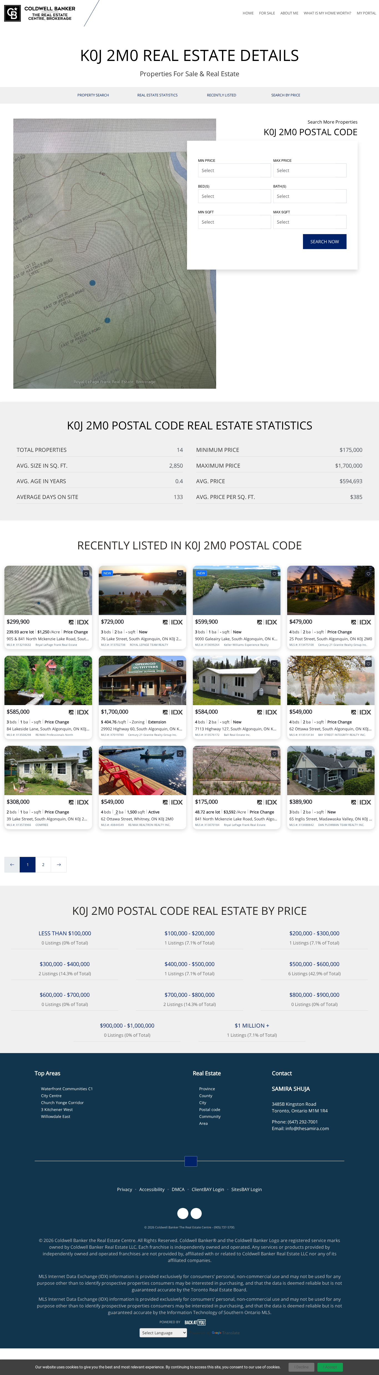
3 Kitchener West (57, 1109)
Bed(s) (203, 186)
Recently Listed (221, 95)
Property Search (93, 95)
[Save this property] (86, 573)
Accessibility (152, 1189)
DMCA (178, 1189)
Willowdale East (55, 1116)
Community (210, 1116)
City (202, 1102)
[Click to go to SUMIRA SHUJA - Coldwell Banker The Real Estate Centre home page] (43, 13)
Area (203, 1123)
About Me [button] (289, 13)
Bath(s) (279, 186)
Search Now (324, 242)
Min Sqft (206, 211)
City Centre (51, 1095)
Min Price (206, 160)
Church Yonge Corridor (62, 1102)
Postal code (209, 1109)
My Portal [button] (366, 13)
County (205, 1095)
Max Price (282, 160)
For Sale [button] (267, 13)
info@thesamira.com (307, 1128)
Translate (231, 1332)
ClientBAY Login (208, 1189)
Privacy (124, 1189)
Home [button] (248, 13)
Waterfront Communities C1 (67, 1088)
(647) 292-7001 (303, 1122)
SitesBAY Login (246, 1189)
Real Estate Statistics (157, 95)
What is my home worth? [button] (327, 13)
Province (207, 1088)
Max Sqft (281, 211)
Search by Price (285, 95)
